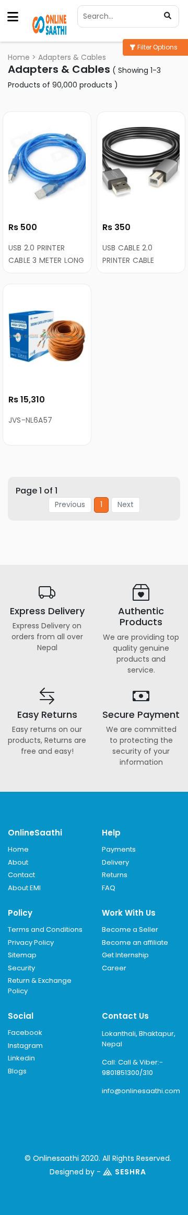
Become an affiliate (135, 942)
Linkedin (21, 1058)
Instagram (25, 1046)
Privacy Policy (31, 942)
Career (114, 968)
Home (19, 57)
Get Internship (125, 955)
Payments (119, 849)
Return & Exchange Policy (40, 986)
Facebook (25, 1032)
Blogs (17, 1071)
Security (21, 968)
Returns (114, 875)
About (18, 862)
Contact (21, 875)
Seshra (130, 1172)
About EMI (24, 888)
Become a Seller (130, 929)
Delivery (115, 862)
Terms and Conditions (45, 929)
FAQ (108, 888)
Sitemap (22, 955)
